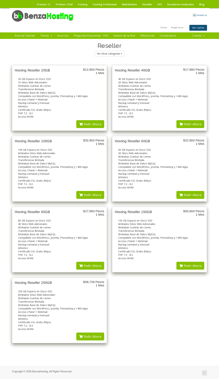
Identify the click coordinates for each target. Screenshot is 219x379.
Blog (201, 4)
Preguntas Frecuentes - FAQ (91, 35)
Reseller (147, 4)
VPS (159, 4)
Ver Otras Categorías (109, 53)
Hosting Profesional (105, 4)
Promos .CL (44, 4)
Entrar (164, 27)
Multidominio (129, 4)
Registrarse (177, 27)
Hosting (82, 4)
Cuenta (197, 35)
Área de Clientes (25, 35)
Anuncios (63, 35)
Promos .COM (64, 4)
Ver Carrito (198, 27)
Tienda (45, 35)
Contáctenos (168, 35)
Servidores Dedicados (180, 4)
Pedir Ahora (92, 124)
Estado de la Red (124, 35)
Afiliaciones (147, 35)
